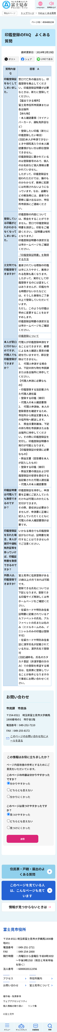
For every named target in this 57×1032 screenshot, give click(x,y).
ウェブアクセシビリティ (15, 1001)
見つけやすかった (20, 814)
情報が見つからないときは (28, 907)
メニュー (7, 1029)
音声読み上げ (51, 7)
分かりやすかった (20, 783)
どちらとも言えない (21, 790)
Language (40, 7)
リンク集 (32, 1005)
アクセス (8, 978)
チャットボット (21, 1030)
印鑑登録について (29, 336)
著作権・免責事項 (12, 996)
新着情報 (35, 1030)
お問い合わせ (10, 985)
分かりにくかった (20, 797)
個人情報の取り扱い (13, 1005)
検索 (49, 1029)
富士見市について (39, 985)
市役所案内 (35, 978)
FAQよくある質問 (47, 13)
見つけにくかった (20, 828)
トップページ (27, 13)
